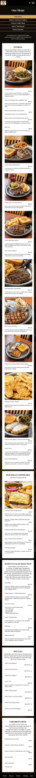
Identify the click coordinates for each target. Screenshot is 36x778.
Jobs (31, 776)
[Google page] (30, 3)
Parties (18, 776)
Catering (25, 776)
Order (5, 776)
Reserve (11, 776)
